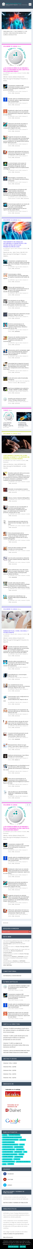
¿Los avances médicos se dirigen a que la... (8, 424)
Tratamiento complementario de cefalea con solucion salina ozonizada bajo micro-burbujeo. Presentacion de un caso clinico (16, 263)
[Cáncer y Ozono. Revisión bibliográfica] (5, 499)
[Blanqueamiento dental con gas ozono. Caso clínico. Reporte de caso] (5, 746)
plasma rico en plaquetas (10, 1144)
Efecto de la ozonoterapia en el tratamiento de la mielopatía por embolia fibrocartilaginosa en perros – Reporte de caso (16, 781)
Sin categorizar (26, 381)
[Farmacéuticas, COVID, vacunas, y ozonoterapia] (16, 619)
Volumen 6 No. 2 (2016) (9, 1070)
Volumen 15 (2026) (21, 73)
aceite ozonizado (8, 1142)
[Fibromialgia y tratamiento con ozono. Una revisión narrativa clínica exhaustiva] (5, 179)
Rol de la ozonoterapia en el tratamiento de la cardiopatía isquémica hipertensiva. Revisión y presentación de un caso (15, 326)
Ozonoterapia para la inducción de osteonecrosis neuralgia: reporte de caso (18, 523)
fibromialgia (18, 1151)
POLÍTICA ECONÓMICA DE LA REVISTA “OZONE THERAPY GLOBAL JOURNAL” (18, 389)
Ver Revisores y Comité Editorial (12, 975)
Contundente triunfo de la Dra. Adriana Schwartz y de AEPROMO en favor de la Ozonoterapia (16, 457)
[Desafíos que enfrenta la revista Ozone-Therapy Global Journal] (5, 399)
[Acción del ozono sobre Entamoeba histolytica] (5, 379)
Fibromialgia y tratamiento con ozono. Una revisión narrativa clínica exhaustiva (18, 179)
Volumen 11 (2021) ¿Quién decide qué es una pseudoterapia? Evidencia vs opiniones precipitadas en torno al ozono (15, 1037)
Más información (8, 1237)
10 (28, 13)
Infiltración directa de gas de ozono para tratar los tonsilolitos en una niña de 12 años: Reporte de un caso (18, 723)
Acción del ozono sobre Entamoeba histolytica (18, 378)
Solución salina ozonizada (12, 1137)
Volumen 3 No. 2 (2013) (9, 1074)
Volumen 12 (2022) (22, 634)
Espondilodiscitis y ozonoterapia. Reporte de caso (17, 675)
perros (5, 1135)
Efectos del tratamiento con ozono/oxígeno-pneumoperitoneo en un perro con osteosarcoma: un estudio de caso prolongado (16, 289)
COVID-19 (16, 1159)
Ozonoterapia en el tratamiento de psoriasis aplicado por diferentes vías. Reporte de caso (18, 711)
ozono (10, 1164)
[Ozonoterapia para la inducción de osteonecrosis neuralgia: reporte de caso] (5, 522)
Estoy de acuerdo (13, 1246)
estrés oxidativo (7, 1147)
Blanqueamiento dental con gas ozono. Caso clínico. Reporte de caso (18, 745)
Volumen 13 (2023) (20, 460)
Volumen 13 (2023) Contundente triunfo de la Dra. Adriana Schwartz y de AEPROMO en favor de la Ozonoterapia (16, 1030)
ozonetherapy (19, 1147)
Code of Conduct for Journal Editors (13, 1233)
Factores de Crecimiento (23, 1161)
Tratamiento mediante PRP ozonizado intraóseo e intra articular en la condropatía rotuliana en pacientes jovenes (16, 88)
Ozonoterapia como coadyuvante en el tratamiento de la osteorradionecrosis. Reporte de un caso (16, 699)
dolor (22, 1144)
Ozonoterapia (14, 1135)
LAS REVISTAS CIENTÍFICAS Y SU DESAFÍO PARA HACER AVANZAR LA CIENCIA (17, 597)
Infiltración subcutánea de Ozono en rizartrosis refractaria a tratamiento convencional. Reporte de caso (18, 153)
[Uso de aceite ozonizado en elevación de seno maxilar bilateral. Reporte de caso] (5, 559)
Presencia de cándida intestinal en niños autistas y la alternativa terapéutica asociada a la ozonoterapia (15, 339)
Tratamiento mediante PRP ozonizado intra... (23, 424)
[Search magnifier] (30, 931)
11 (29, 13)
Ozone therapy (7, 1156)
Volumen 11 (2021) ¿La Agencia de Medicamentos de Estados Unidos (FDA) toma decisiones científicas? (16, 1045)
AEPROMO (7, 73)
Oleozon (22, 1139)
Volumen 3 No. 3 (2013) (9, 1077)
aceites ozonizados (8, 1161)
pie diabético (20, 1149)
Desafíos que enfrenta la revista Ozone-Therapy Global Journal (17, 399)
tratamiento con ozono (10, 1154)
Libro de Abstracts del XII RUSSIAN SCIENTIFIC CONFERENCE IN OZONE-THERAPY (18, 793)
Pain (25, 1151)
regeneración (18, 1156)
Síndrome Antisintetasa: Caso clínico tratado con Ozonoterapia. (18, 755)
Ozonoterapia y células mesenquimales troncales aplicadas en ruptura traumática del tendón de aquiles (16, 276)
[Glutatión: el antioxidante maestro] (5, 490)
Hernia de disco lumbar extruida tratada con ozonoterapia (17, 548)
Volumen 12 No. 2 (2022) (10, 1063)
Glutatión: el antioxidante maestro (18, 489)
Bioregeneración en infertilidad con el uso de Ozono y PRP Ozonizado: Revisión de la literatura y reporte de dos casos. (16, 768)
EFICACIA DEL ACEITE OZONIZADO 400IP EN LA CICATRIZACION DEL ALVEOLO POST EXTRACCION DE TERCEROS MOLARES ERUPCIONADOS (16, 352)
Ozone (21, 1154)
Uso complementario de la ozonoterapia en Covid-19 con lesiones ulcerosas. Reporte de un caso (19, 686)
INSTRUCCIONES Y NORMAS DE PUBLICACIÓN (15, 1202)
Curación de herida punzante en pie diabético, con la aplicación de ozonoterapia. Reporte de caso (18, 734)
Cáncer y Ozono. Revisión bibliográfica (18, 498)
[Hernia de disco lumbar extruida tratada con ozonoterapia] (5, 548)
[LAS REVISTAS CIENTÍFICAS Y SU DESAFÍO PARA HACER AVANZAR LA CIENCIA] (5, 597)
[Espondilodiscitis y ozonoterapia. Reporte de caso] (5, 675)
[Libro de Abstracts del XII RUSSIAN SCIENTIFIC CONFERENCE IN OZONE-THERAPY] (5, 793)
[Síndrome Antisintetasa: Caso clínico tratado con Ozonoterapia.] (5, 756)
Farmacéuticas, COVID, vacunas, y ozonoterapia (15, 631)
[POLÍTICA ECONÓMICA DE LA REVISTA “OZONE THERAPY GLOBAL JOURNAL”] (5, 389)
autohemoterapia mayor (10, 1139)
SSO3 (4, 1164)
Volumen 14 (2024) (22, 248)
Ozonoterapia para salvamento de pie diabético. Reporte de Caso (19, 314)
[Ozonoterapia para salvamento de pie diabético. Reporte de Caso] (5, 314)
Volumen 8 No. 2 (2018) (9, 1066)
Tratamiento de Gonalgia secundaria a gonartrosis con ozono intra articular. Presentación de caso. (15, 244)
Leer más (22, 1246)
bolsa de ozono (7, 1159)
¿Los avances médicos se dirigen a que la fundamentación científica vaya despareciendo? (16, 69)
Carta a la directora (8, 1149)
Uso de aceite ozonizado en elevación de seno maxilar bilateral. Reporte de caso (18, 559)
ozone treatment (7, 1151)
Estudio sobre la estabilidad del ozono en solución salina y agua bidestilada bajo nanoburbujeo (19, 100)
